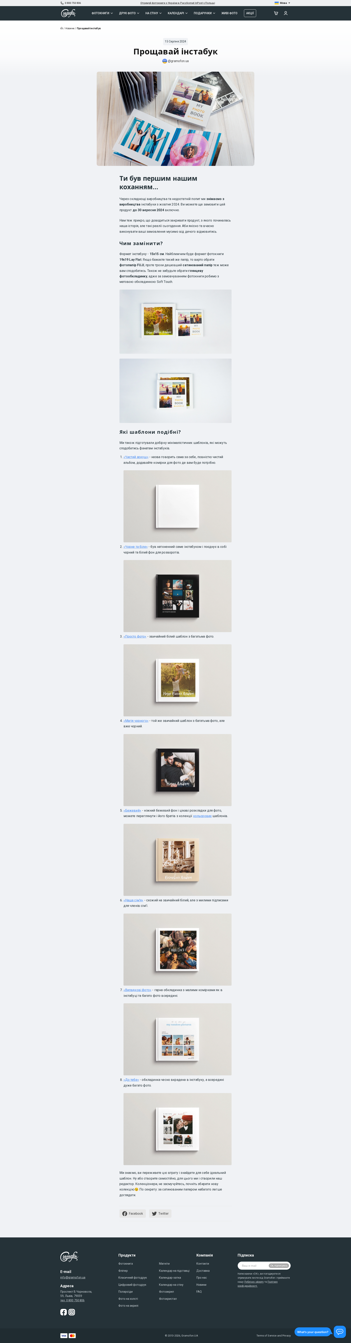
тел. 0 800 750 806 (72, 1300)
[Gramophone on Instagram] (71, 1312)
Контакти (202, 1263)
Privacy (286, 1335)
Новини (201, 1284)
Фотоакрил (166, 1291)
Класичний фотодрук (132, 1277)
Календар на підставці (174, 1270)
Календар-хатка (170, 1277)
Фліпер (123, 1270)
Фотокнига (125, 1263)
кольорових (202, 816)
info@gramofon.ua (72, 1277)
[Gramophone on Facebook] (63, 1312)
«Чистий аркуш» (136, 457)
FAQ (199, 1291)
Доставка (203, 1270)
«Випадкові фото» (138, 990)
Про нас (201, 1277)
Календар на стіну (171, 1284)
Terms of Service (266, 1335)
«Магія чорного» (136, 721)
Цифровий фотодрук (132, 1284)
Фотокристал (168, 1298)
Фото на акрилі (128, 1305)
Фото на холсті (128, 1298)
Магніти (164, 1263)
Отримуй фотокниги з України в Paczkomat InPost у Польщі (177, 2)
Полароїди (125, 1291)
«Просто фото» (135, 636)
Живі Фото (229, 13)
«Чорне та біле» (136, 547)
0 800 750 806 (73, 2)
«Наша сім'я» (133, 900)
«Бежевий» (132, 810)
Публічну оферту (254, 1281)
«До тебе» (131, 1080)
